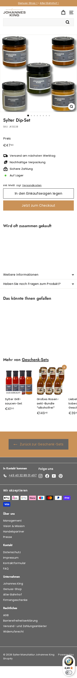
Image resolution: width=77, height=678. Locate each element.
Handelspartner (13, 531)
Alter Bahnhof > (49, 3)
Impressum (11, 558)
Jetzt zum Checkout (38, 205)
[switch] (68, 672)
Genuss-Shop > (28, 3)
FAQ (6, 568)
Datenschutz (12, 552)
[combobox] (38, 22)
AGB (6, 615)
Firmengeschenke (15, 600)
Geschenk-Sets (35, 360)
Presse (7, 537)
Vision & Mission (14, 526)
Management (12, 521)
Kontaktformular (14, 563)
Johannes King (13, 583)
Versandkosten (32, 185)
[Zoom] (71, 106)
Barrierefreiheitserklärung (20, 621)
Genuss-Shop (12, 589)
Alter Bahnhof (12, 594)
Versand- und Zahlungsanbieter (25, 626)
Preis (7, 138)
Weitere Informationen (20, 274)
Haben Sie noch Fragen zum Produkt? (32, 284)
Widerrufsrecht (13, 631)
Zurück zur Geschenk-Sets (42, 444)
